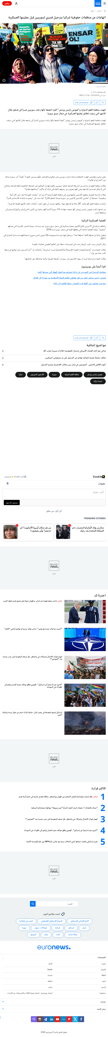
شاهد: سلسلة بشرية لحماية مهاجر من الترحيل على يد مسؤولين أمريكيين (75, 358)
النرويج (33, 934)
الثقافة (50, 981)
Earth (50, 969)
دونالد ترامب (72, 934)
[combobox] (54, 904)
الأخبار (99, 11)
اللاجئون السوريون (37, 374)
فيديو (104, 987)
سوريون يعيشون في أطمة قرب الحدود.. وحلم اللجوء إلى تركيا (79, 284)
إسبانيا (57, 928)
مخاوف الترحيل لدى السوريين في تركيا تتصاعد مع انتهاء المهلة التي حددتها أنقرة (72, 272)
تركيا (20, 374)
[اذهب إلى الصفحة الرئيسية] (97, 3)
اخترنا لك (100, 596)
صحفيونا (102, 993)
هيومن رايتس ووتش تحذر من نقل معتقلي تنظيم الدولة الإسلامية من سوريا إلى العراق (69, 278)
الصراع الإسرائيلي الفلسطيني (51, 921)
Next (104, 975)
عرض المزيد (101, 1009)
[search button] (33, 904)
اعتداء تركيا (98, 381)
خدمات (103, 1002)
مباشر (7, 3)
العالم (92, 11)
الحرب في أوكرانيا (26, 921)
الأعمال (103, 969)
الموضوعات (101, 957)
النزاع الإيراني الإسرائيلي (79, 921)
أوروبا (104, 964)
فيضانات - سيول (41, 928)
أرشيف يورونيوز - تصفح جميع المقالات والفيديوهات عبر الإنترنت (29, 993)
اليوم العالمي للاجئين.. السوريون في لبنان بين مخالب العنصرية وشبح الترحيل (73, 364)
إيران (84, 928)
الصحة (50, 975)
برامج (50, 987)
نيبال (46, 934)
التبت (58, 934)
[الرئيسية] (105, 11)
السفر (104, 981)
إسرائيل (71, 928)
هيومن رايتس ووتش (94, 374)
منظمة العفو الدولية (72, 374)
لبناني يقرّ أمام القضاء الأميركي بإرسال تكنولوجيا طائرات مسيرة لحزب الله (74, 351)
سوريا (54, 374)
